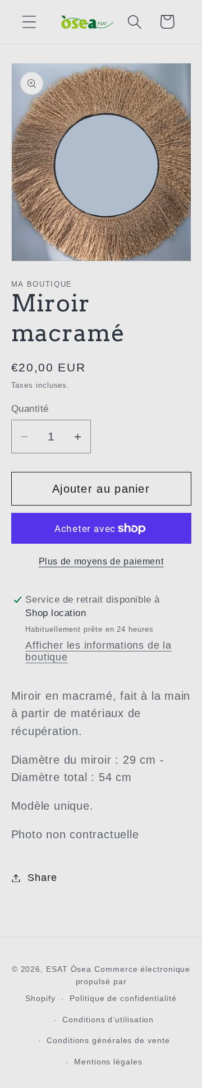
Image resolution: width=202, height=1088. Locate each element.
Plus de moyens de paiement (101, 561)
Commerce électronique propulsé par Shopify (107, 984)
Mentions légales (108, 1061)
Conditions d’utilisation (108, 1019)
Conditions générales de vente (108, 1040)
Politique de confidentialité (123, 998)
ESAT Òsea (68, 969)
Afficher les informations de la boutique (98, 651)
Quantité (30, 408)
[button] (29, 22)
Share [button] (42, 877)
